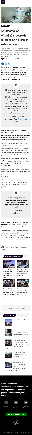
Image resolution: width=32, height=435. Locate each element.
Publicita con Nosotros (16, 414)
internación (17, 247)
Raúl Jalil (3, 249)
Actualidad (5, 26)
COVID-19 (12, 247)
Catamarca (7, 247)
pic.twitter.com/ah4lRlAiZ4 (16, 113)
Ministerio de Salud (24, 247)
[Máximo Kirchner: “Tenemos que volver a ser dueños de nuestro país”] (23, 283)
